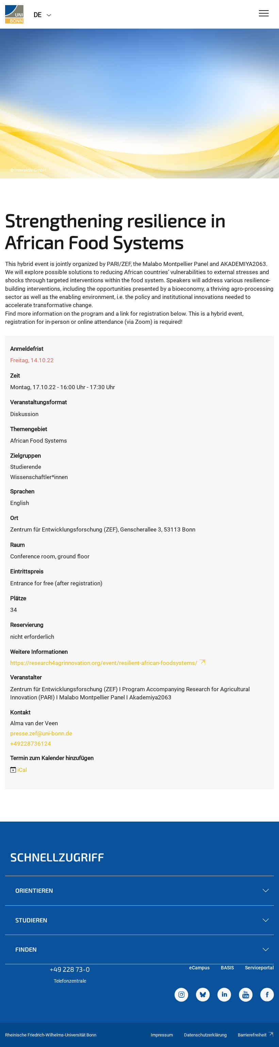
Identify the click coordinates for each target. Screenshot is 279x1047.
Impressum (162, 1034)
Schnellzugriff (57, 857)
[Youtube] (245, 995)
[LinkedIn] (224, 995)
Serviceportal (259, 967)
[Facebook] (267, 995)
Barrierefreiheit (252, 1034)
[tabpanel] (139, 103)
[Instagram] (181, 995)
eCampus (199, 967)
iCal (22, 769)
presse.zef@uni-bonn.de (41, 733)
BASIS (227, 967)
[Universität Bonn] (14, 14)
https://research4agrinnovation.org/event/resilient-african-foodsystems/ (103, 663)
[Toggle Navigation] (264, 14)
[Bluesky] (203, 995)
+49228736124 (30, 743)
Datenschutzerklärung (205, 1034)
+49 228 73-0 (70, 969)
